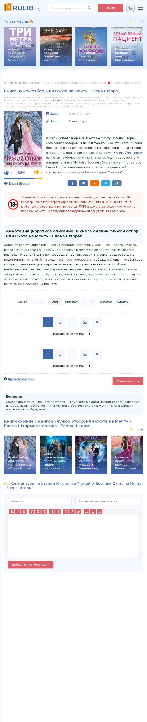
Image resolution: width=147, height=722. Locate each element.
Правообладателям (21, 378)
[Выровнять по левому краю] (31, 511)
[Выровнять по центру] (38, 511)
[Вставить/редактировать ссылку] (72, 511)
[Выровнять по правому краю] (44, 511)
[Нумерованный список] (58, 511)
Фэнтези (69, 100)
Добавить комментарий (31, 564)
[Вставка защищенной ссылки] (78, 511)
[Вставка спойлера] (93, 511)
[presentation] (132, 20)
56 (85, 322)
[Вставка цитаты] (86, 511)
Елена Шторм (19, 183)
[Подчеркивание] (24, 511)
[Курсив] (17, 511)
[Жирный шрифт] (11, 511)
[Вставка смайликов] (66, 511)
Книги (57, 100)
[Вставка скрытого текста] (99, 511)
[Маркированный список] (52, 511)
